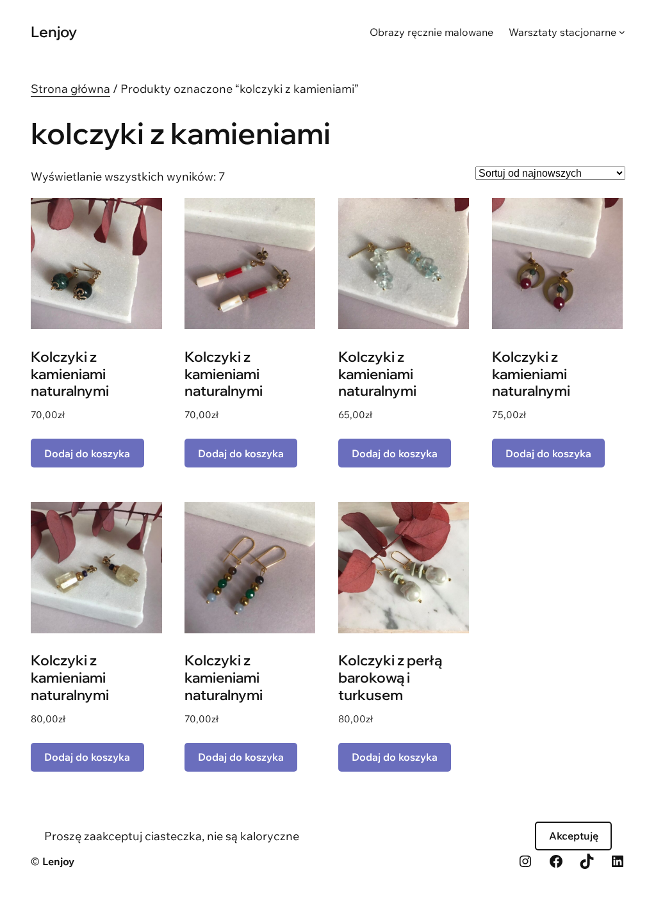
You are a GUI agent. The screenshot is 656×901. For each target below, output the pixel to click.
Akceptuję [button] (573, 835)
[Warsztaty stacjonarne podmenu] (622, 32)
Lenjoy (54, 31)
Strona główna (70, 88)
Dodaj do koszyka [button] (87, 453)
